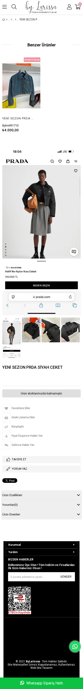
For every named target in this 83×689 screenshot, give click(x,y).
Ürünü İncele (29, 86)
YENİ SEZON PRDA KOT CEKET (18, 118)
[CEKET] (15, 19)
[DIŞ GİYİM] (11, 19)
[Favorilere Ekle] (21, 86)
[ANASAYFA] (6, 19)
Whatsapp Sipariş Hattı (44, 683)
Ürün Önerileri (11, 514)
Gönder (65, 576)
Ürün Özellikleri (12, 495)
